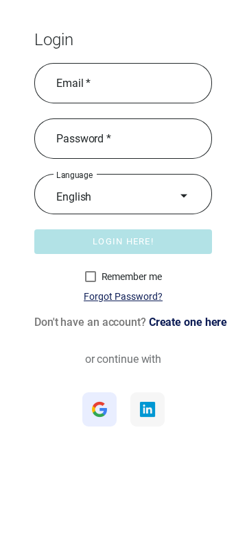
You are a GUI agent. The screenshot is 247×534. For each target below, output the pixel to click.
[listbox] (123, 197)
